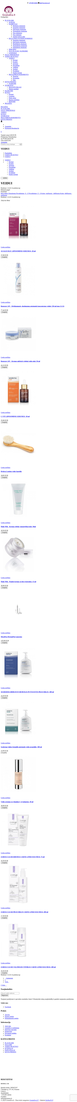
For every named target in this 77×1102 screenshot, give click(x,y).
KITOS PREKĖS (10, 82)
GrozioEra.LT (34, 1100)
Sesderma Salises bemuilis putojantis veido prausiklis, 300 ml (21, 747)
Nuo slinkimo (17, 35)
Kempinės (16, 78)
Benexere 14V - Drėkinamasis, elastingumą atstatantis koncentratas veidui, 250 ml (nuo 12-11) (32, 306)
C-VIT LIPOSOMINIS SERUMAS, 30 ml (15, 416)
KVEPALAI (9, 1048)
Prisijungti (8, 128)
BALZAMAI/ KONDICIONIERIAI (20, 38)
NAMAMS (12, 83)
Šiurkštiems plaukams (20, 44)
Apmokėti (8, 126)
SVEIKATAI (9, 85)
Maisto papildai (14, 89)
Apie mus (8, 1026)
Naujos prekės (9, 1016)
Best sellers (4, 193)
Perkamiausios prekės (11, 1018)
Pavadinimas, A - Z (22, 193)
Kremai (15, 60)
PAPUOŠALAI (10, 1050)
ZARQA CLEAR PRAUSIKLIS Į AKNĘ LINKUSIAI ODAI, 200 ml (24, 912)
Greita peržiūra (5, 247)
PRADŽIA (8, 103)
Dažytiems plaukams (19, 29)
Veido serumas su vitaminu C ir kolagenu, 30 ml (17, 802)
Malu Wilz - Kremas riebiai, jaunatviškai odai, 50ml (18, 526)
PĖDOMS (12, 101)
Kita (14, 80)
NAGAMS (8, 1045)
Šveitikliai (16, 71)
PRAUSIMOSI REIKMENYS (19, 74)
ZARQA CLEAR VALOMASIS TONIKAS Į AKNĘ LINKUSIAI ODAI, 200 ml (28, 967)
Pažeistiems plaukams (20, 47)
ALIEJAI (12, 22)
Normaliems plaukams (20, 31)
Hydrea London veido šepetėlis (11, 471)
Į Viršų (4, 985)
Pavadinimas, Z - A (35, 193)
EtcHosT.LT (49, 1100)
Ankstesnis (9, 978)
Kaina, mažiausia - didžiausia (50, 193)
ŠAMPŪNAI (13, 24)
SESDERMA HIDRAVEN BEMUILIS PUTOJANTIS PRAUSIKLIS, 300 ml (27, 692)
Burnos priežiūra (14, 100)
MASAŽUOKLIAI (15, 87)
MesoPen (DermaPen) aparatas (11, 637)
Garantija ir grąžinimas (12, 1028)
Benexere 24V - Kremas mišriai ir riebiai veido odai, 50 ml (20, 361)
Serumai (15, 64)
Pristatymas (8, 1031)
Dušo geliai (12, 98)
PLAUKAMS (9, 20)
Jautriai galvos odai (19, 36)
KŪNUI (7, 92)
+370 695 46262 (33, 3)
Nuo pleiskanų (17, 33)
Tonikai (15, 69)
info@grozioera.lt (45, 3)
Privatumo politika (10, 1033)
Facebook (8, 1007)
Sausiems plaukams (19, 27)
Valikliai (15, 67)
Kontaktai (8, 1035)
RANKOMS (9, 91)
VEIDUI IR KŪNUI (11, 56)
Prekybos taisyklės (11, 1030)
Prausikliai (16, 65)
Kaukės (15, 62)
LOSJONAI (13, 53)
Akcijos (7, 1015)
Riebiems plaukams (19, 26)
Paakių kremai (17, 73)
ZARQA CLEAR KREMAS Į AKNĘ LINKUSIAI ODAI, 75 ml (23, 857)
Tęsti (7, 982)
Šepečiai (15, 76)
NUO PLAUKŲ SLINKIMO (18, 51)
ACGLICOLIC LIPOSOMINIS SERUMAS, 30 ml (18, 251)
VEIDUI (11, 58)
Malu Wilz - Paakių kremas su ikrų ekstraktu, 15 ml (18, 581)
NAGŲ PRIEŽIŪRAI (12, 55)
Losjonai (11, 96)
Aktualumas (12, 193)
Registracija (15, 128)
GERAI (4, 178)
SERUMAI (12, 49)
